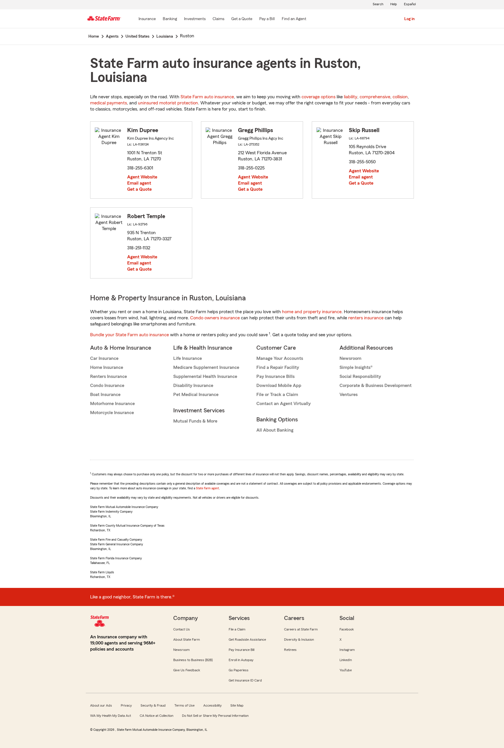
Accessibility (212, 705)
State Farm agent (207, 488)
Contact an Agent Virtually (283, 403)
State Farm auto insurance (207, 96)
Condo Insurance (107, 385)
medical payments (108, 103)
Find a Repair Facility (277, 367)
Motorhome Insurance (112, 403)
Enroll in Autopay (241, 660)
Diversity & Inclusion (299, 639)
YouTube (346, 670)
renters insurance (366, 318)
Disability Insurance (193, 385)
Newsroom (350, 358)
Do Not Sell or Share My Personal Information (215, 715)
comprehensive (375, 96)
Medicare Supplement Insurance (206, 367)
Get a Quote (139, 189)
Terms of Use (184, 705)
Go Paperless (239, 670)
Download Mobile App (278, 385)
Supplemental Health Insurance (205, 376)
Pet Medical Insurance (195, 394)
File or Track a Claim (277, 394)
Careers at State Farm (301, 629)
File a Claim (237, 629)
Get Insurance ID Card (245, 680)
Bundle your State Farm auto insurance (129, 334)
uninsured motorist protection (168, 103)
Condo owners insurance (215, 318)
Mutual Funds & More (195, 421)
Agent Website (142, 177)
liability (350, 96)
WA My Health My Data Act (110, 715)
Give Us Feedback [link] (186, 670)
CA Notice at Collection (156, 715)
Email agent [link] (139, 183)
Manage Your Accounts (279, 358)
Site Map (237, 705)
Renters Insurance (108, 376)
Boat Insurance (105, 394)
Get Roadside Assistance (247, 639)
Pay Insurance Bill (241, 649)
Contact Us (181, 629)
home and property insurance (312, 311)
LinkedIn (346, 660)
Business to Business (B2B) (193, 660)
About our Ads (101, 705)
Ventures (349, 394)
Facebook (347, 629)
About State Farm (186, 639)
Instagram (347, 649)
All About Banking (274, 430)
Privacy (126, 705)
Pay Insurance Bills (275, 376)
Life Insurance (187, 358)
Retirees (290, 649)
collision (400, 96)
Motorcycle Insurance (112, 412)
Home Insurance (106, 367)
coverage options (318, 96)
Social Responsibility (360, 376)
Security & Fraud (153, 705)
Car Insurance (104, 358)
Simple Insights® (356, 367)
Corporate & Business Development (376, 385)
